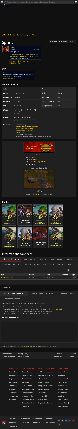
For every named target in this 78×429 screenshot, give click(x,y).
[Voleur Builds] (63, 399)
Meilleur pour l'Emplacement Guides (46, 375)
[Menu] (2, 2)
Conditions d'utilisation (13, 426)
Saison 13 (61, 375)
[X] (62, 420)
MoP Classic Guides (29, 368)
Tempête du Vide (48, 278)
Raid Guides (13, 389)
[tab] (10, 259)
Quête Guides (27, 386)
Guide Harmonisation (46, 372)
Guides (73, 354)
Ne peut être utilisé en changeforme (27, 127)
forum (23, 313)
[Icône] (5, 49)
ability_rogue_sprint (39, 162)
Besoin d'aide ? (13, 419)
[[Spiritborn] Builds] (64, 406)
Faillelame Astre (7, 278)
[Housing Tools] (22, 354)
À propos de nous (39, 419)
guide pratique (56, 309)
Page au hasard (26, 423)
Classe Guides (14, 372)
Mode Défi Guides (28, 399)
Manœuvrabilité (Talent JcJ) (20, 61)
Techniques (26, 35)
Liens (73, 41)
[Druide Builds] (63, 389)
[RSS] (59, 424)
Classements (26, 406)
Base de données (10, 35)
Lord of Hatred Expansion (64, 372)
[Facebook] (69, 420)
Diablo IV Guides (64, 368)
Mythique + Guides (14, 382)
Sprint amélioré (16, 63)
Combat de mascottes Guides (29, 393)
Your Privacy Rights (13, 423)
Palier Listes (13, 396)
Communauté (57, 357)
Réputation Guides (28, 389)
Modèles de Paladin (64, 396)
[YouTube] (73, 420)
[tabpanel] (39, 276)
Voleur (34, 35)
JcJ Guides (42, 393)
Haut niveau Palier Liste (64, 379)
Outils (59, 354)
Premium (36, 423)
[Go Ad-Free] (71, 357)
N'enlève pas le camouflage (24, 129)
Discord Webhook (8, 357)
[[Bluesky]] (66, 420)
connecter (27, 346)
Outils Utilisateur (26, 419)
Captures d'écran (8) (39, 168)
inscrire (37, 346)
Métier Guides (14, 386)
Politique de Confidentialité (52, 423)
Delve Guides (13, 375)
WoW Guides (13, 368)
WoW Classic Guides (46, 368)
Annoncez (49, 419)
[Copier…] (68, 270)
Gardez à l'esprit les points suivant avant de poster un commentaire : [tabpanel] (31, 324)
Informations (7, 354)
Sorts (19, 35)
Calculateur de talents (14, 393)
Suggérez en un (38, 194)
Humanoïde (73, 278)
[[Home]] (4, 424)
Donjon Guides (27, 379)
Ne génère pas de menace (24, 131)
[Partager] (76, 2)
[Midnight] (12, 399)
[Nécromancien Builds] (64, 393)
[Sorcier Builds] (63, 403)
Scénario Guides (28, 396)
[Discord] (59, 420)
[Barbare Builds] (63, 386)
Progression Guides (14, 379)
